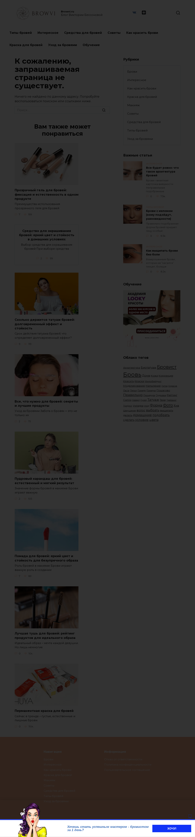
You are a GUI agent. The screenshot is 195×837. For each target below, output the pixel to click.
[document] (97, 418)
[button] (190, 816)
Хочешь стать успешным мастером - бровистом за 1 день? (108, 828)
